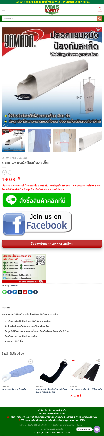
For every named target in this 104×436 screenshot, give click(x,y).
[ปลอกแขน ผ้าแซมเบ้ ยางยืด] (18, 371)
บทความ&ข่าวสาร (68, 425)
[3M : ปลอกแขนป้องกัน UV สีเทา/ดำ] (86, 371)
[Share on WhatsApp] (4, 292)
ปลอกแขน (23, 158)
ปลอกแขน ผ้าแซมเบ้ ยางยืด (14, 389)
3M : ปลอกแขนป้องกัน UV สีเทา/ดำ (86, 389)
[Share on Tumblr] (35, 292)
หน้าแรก (22, 425)
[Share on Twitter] (14, 292)
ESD (36, 425)
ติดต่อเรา (81, 425)
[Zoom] (5, 124)
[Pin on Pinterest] (25, 292)
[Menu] (3, 9)
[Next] (97, 77)
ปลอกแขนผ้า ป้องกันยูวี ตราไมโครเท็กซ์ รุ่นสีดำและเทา (51, 390)
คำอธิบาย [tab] (6, 308)
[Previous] (7, 77)
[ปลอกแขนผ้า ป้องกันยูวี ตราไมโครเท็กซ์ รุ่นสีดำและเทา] (52, 371)
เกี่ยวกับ (30, 425)
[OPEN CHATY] (96, 429)
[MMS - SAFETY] (52, 9)
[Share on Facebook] (9, 292)
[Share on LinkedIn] (30, 292)
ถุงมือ (14, 158)
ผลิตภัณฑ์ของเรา (45, 425)
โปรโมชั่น (57, 425)
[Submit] (99, 18)
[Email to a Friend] (20, 292)
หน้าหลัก (5, 158)
